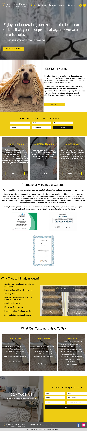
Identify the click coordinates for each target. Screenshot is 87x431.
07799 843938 (12, 398)
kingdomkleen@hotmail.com (27, 398)
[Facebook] (78, 425)
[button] (42, 5)
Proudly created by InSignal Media (50, 429)
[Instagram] (83, 425)
